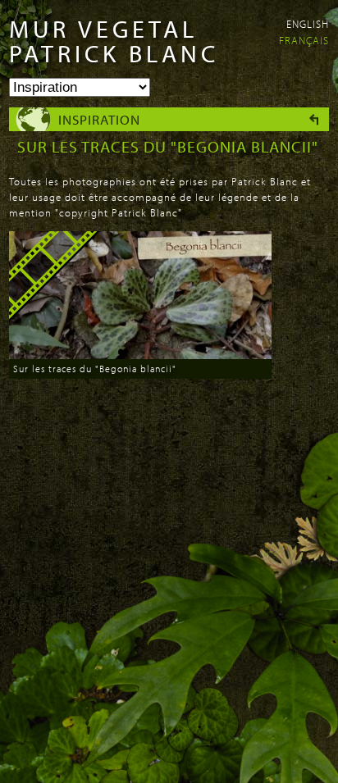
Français (304, 40)
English (307, 23)
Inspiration (99, 119)
